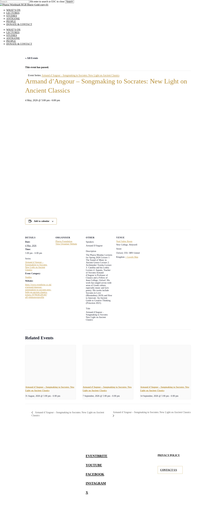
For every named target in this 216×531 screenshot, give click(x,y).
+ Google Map (131, 257)
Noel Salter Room (124, 241)
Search (69, 1)
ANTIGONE (13, 38)
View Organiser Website (66, 244)
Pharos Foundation (64, 241)
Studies (28, 277)
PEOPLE (11, 41)
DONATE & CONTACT (19, 44)
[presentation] (50, 364)
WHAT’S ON (13, 29)
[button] (98, 456)
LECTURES (12, 32)
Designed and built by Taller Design (151, 520)
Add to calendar (41, 221)
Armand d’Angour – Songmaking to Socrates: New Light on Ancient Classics (36, 266)
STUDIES (11, 35)
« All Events (31, 58)
